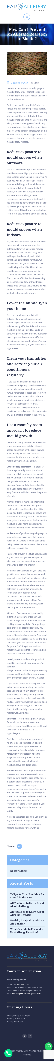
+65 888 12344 (23, 984)
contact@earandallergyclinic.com (26, 993)
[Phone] (8, 1053)
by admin (34, 83)
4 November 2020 (19, 83)
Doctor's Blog (18, 871)
